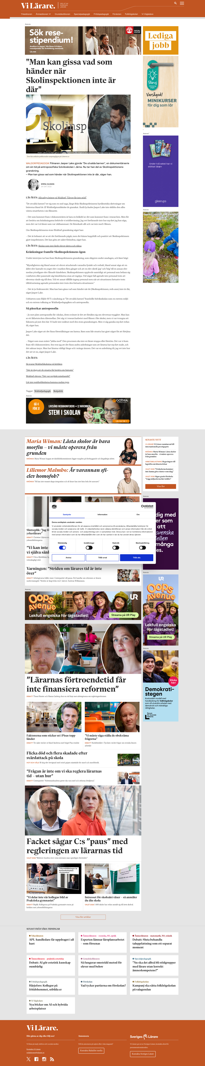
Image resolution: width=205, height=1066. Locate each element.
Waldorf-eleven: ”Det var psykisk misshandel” (48, 376)
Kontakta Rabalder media (91, 1051)
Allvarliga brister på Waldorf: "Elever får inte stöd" (62, 198)
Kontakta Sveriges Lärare (143, 1054)
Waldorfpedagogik (42, 391)
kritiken (58, 364)
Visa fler (161, 486)
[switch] (89, 548)
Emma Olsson (47, 184)
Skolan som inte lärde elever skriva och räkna (60, 246)
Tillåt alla (136, 558)
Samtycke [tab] (67, 514)
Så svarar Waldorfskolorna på (40, 364)
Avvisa (68, 558)
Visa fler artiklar (83, 917)
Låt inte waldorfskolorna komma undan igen (47, 382)
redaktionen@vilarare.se (35, 1053)
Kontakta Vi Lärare (34, 1049)
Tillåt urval (102, 558)
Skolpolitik (58, 391)
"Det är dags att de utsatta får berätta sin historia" (50, 370)
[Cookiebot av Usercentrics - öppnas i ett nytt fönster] (143, 506)
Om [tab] (138, 514)
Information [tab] (102, 514)
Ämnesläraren (42, 14)
